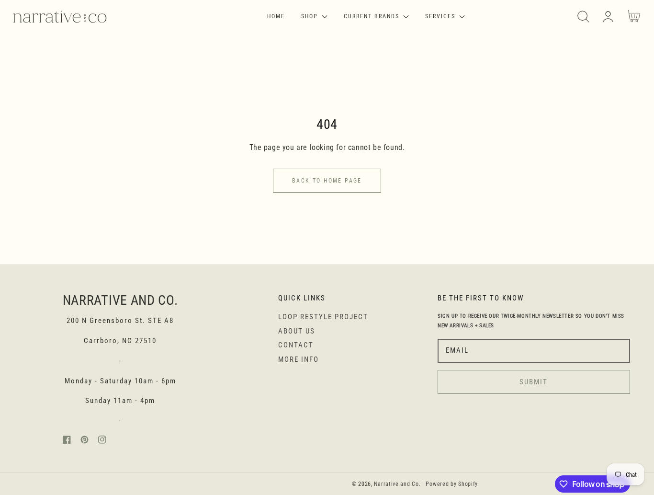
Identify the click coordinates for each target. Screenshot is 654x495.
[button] (583, 16)
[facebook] (67, 441)
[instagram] (102, 441)
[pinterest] (84, 441)
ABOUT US (296, 331)
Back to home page (327, 180)
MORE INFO (298, 359)
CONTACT (296, 345)
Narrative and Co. (397, 484)
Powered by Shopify (452, 484)
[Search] (583, 17)
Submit (533, 382)
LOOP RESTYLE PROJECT (323, 316)
